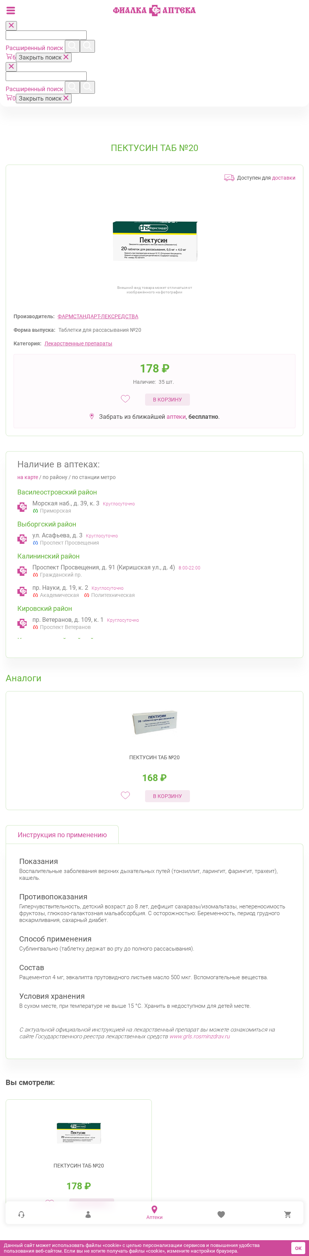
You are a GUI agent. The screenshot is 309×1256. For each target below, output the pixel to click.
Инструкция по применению (62, 835)
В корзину (167, 400)
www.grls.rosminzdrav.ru (199, 1036)
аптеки (176, 416)
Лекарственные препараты (78, 343)
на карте (27, 477)
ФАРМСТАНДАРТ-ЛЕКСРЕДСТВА (98, 316)
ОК (298, 1248)
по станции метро (94, 477)
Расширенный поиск (35, 48)
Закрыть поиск (41, 57)
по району (55, 477)
